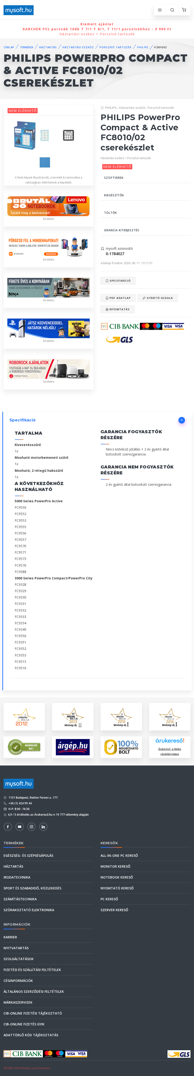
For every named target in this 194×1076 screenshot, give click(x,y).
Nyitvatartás (16, 948)
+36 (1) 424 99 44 (20, 803)
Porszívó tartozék (161, 107)
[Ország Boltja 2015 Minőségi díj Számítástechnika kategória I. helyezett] (121, 716)
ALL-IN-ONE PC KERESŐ (119, 855)
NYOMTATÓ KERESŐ (117, 888)
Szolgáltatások (19, 959)
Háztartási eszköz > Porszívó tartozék (97, 29)
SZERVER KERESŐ (114, 910)
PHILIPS (142, 47)
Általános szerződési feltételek (34, 991)
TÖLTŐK (110, 213)
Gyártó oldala (159, 298)
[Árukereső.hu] (170, 742)
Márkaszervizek (18, 1002)
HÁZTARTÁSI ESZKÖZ (78, 47)
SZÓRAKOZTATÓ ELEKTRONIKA (29, 910)
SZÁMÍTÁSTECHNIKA (20, 899)
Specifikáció (120, 280)
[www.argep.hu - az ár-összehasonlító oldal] (73, 747)
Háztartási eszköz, (132, 107)
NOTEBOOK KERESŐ (117, 877)
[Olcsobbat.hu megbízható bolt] (121, 747)
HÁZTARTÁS (48, 47)
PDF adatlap (120, 298)
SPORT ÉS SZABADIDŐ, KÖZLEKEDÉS (32, 888)
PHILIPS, (111, 107)
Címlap (9, 47)
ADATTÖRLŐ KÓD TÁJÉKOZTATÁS (31, 1035)
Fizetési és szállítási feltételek (32, 969)
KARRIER (10, 937)
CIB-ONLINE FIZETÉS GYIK (24, 1024)
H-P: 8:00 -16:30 (19, 809)
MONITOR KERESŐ (115, 866)
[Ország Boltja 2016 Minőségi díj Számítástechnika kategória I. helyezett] (170, 716)
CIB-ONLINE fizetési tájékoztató (33, 1013)
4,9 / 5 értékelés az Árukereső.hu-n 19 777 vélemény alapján (48, 815)
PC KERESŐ (109, 899)
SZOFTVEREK (113, 178)
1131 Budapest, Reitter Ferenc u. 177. (33, 798)
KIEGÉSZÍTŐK (114, 195)
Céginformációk (18, 980)
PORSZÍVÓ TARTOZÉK (116, 47)
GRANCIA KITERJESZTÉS (121, 230)
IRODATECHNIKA (17, 877)
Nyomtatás (119, 309)
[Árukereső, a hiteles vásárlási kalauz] (24, 746)
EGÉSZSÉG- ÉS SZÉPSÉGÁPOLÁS (28, 855)
